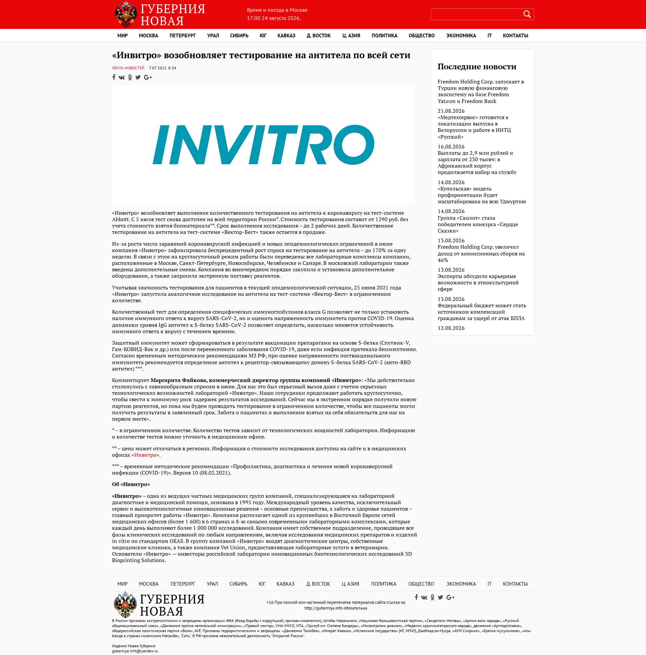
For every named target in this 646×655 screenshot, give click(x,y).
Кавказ (286, 35)
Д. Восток (319, 35)
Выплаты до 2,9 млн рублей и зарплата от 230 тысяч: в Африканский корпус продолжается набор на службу (477, 163)
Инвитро (145, 454)
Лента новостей (128, 67)
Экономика (461, 35)
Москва (148, 35)
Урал (213, 35)
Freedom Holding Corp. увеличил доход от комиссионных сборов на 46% (481, 253)
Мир (122, 35)
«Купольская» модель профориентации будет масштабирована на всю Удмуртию (482, 195)
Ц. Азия (351, 35)
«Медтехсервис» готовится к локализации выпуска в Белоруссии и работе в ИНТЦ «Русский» (474, 127)
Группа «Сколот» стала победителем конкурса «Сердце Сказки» (478, 224)
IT (490, 35)
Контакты (515, 35)
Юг (263, 35)
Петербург (183, 35)
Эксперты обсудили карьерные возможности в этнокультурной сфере (478, 282)
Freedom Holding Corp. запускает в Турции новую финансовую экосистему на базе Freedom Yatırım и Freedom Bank (481, 91)
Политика (384, 35)
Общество (422, 35)
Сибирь (239, 35)
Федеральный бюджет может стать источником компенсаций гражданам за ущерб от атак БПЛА (482, 312)
